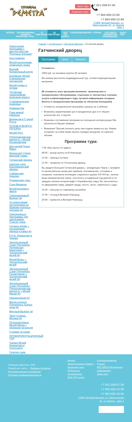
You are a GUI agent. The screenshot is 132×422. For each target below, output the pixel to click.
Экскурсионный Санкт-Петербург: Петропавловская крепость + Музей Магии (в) (20, 288)
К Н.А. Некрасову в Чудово (20, 237)
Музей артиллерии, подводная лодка (20, 63)
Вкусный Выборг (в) (21, 311)
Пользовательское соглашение (24, 371)
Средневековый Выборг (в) (19, 197)
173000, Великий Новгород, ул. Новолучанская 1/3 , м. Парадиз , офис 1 (108, 25)
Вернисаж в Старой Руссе (21, 120)
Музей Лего (16, 133)
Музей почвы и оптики (18, 86)
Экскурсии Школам (73, 44)
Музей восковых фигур (19, 190)
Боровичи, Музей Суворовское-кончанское (19, 79)
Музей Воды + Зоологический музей (18, 262)
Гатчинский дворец (20, 160)
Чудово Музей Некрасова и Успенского (17, 345)
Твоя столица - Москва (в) (18, 317)
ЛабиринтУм (16, 108)
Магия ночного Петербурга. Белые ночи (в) (20, 305)
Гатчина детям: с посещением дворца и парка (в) (20, 229)
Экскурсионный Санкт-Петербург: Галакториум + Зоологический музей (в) (19, 274)
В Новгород (41, 34)
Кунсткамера (17, 58)
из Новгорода (53, 34)
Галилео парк (17, 352)
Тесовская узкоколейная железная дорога (19, 95)
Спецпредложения (80, 33)
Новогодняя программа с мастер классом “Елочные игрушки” (20, 50)
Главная (42, 44)
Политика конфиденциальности (25, 375)
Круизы (10, 33)
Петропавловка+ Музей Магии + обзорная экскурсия (21, 325)
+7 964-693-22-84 (112, 19)
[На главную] (36, 10)
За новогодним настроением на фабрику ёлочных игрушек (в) (20, 206)
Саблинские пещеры (16, 175)
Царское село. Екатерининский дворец (19, 167)
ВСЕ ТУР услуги (65, 35)
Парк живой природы (16, 113)
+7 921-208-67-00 (104, 5)
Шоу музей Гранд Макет (19, 147)
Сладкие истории (19, 332)
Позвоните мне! (80, 12)
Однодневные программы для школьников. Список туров (18, 218)
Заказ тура (82, 6)
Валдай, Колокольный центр (21, 70)
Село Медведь (18, 184)
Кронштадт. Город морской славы (19, 154)
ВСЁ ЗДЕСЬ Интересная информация (110, 35)
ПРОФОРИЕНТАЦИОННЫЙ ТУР (26, 337)
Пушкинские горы (19, 180)
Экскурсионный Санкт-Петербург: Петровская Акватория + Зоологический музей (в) (19, 249)
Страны (97, 33)
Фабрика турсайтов (40, 368)
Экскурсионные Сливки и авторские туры (25, 35)
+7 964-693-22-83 (108, 14)
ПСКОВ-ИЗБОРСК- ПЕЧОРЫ (20, 127)
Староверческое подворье (19, 103)
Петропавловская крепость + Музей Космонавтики (20, 140)
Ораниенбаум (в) (19, 298)
